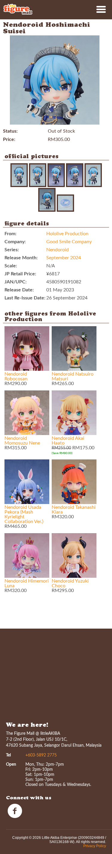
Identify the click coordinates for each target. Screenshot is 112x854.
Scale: (10, 265)
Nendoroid (57, 249)
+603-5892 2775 (41, 755)
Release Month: (21, 257)
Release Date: (19, 290)
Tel (8, 755)
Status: (10, 131)
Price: (9, 139)
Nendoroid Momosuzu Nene (22, 440)
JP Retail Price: (20, 273)
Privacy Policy (94, 846)
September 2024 (63, 257)
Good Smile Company (69, 241)
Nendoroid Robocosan (15, 376)
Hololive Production (67, 233)
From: (10, 233)
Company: (15, 241)
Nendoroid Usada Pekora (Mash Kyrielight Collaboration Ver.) (23, 514)
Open (11, 764)
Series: (11, 249)
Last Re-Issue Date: (24, 298)
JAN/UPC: (15, 282)
